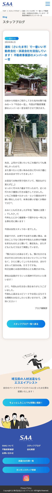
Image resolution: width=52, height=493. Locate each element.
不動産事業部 (8, 449)
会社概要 (31, 449)
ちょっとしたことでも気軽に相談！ (26, 402)
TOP (4, 11)
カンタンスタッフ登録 (26, 469)
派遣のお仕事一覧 (26, 460)
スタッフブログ (14, 11)
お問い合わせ (8, 453)
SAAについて (8, 445)
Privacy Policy (26, 488)
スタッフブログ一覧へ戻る (25, 323)
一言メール (11, 38)
